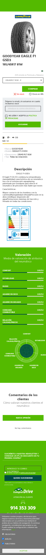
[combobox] (23, 80)
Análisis (8, 539)
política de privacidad (28, 473)
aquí (13, 529)
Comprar (33, 89)
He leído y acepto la (21, 117)
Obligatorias (10, 534)
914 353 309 (23, 508)
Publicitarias (10, 544)
